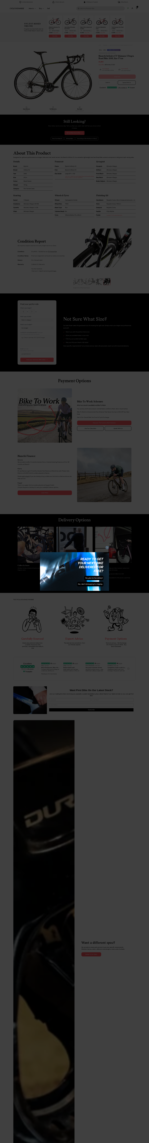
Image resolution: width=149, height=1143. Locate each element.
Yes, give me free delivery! (94, 578)
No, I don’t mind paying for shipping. (90, 584)
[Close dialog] (107, 547)
